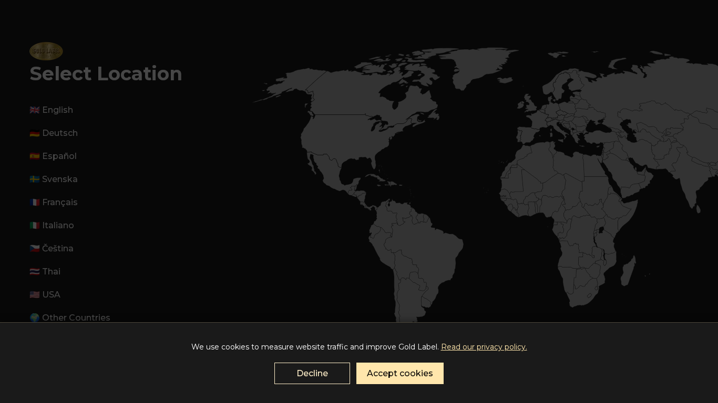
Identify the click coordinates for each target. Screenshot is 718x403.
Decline (312, 373)
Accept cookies (400, 373)
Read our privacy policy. (484, 347)
